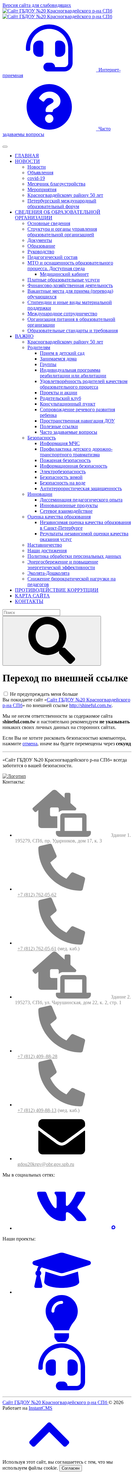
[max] (113, 1228)
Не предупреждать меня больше (44, 694)
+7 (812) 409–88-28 (37, 1056)
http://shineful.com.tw (90, 705)
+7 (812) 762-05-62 (36, 894)
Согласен (70, 1468)
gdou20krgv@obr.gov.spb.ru (45, 1164)
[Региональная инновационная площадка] (61, 1340)
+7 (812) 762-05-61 (36, 948)
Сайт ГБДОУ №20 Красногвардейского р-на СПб (55, 1402)
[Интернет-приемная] (61, 1388)
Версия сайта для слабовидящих (36, 5)
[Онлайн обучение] (61, 1292)
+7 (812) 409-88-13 (36, 1110)
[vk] (61, 1228)
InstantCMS (40, 1408)
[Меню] (4, 147)
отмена (29, 743)
